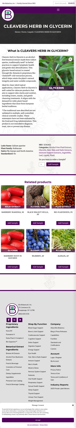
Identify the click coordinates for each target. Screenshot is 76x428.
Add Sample (53, 164)
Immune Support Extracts (50, 153)
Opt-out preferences (33, 425)
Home (17, 32)
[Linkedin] (14, 320)
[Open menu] (58, 9)
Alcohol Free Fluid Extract (60, 147)
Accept (37, 420)
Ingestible (66, 153)
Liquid (30, 32)
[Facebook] (9, 320)
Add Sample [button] (13, 223)
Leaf (41, 155)
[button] (73, 405)
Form (24, 32)
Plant (52, 155)
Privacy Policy (44, 425)
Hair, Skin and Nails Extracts (59, 150)
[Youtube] (20, 320)
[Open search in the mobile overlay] (64, 3)
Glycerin (42, 150)
